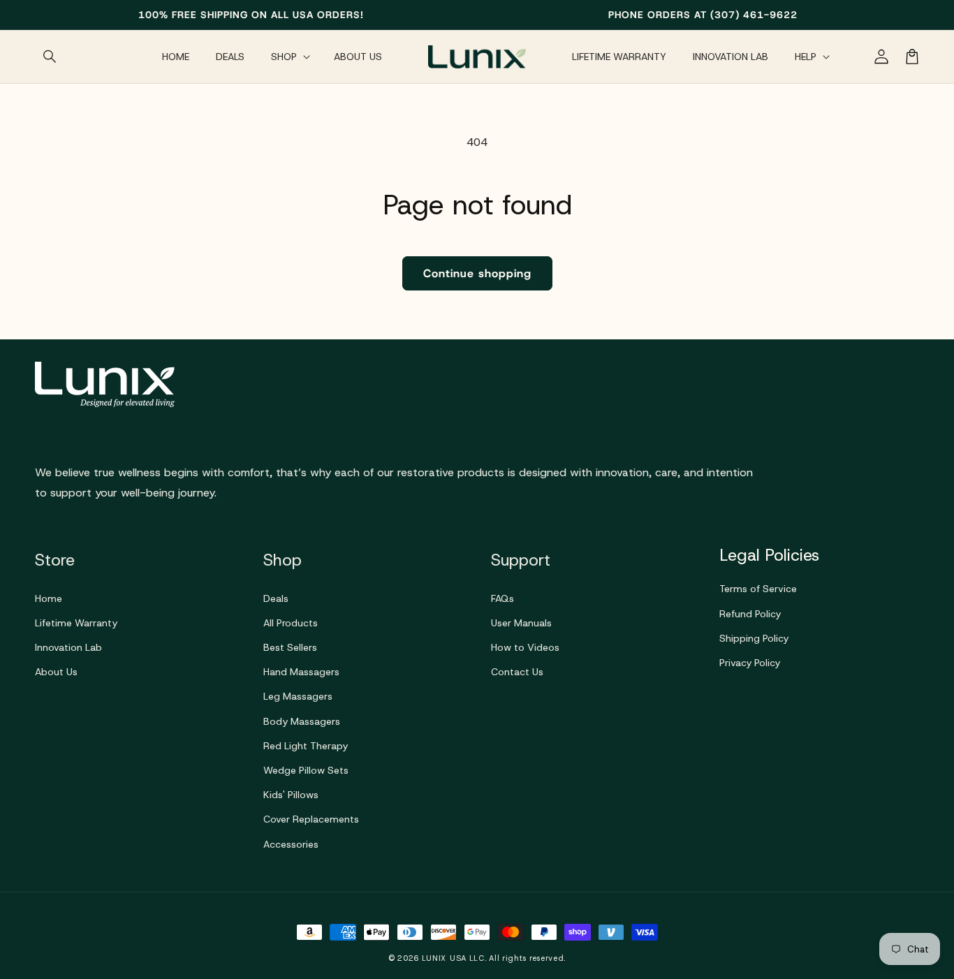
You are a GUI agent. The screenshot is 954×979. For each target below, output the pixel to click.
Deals (275, 598)
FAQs (502, 598)
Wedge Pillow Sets (305, 770)
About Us (56, 671)
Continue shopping (477, 273)
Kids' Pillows (290, 794)
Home (48, 598)
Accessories (290, 844)
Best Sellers (290, 647)
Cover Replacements (311, 819)
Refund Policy (750, 614)
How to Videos (525, 647)
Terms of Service (758, 588)
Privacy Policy (749, 662)
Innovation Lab (68, 647)
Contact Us (517, 671)
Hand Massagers (301, 671)
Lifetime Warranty (76, 623)
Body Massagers (301, 721)
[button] (50, 56)
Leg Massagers (297, 696)
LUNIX (434, 958)
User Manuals (521, 623)
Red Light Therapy (305, 745)
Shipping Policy (753, 638)
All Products (290, 623)
